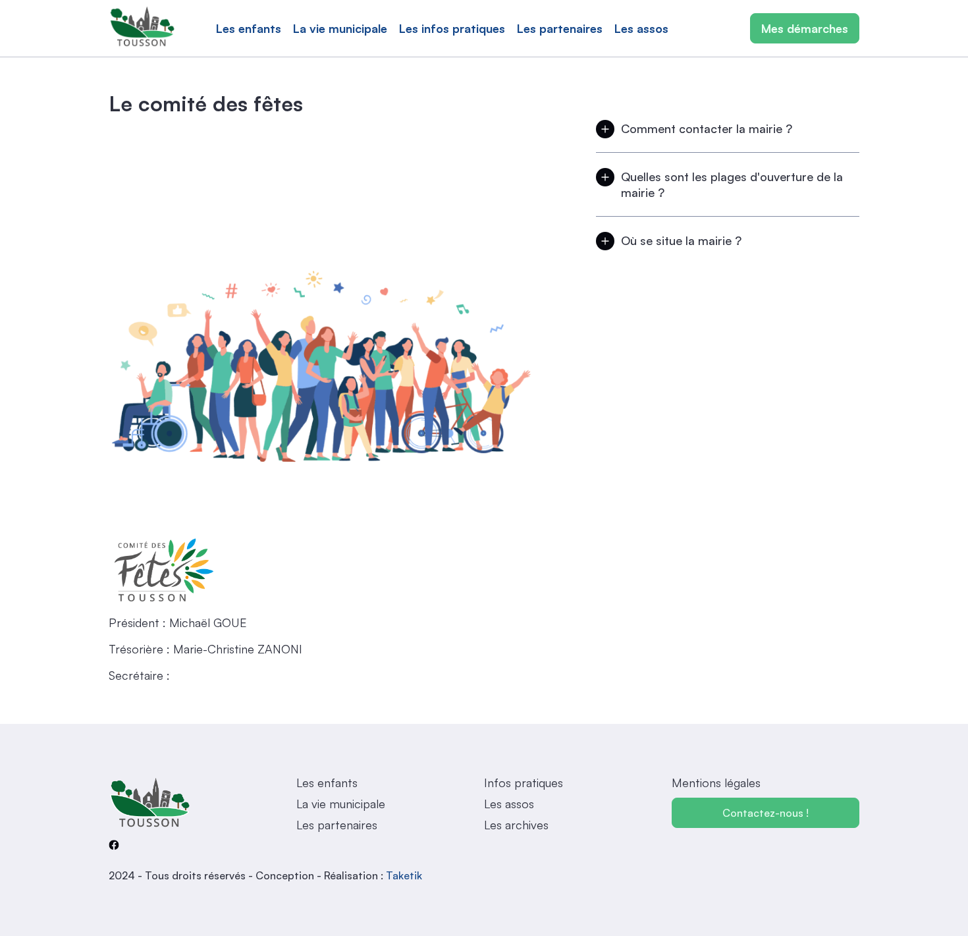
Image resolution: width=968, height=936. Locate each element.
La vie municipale (340, 28)
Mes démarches (804, 28)
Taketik (404, 875)
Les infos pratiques (452, 28)
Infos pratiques (523, 782)
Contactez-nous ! (765, 812)
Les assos (641, 28)
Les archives (516, 825)
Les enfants (248, 28)
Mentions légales (716, 782)
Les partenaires (560, 28)
